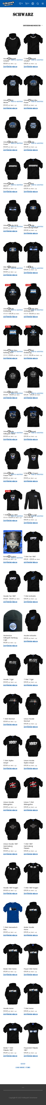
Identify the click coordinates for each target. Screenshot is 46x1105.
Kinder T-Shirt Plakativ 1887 (8, 1049)
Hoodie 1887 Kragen (10, 888)
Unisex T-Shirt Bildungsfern (29, 803)
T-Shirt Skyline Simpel (8, 761)
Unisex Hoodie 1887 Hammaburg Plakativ (10, 846)
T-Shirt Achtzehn (30, 596)
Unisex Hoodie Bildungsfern (8, 803)
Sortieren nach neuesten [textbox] (31, 25)
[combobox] (28, 25)
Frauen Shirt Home (30, 969)
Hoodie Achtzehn (30, 635)
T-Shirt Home (28, 1008)
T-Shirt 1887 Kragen (31, 888)
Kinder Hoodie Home (29, 928)
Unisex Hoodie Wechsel (29, 720)
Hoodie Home (8, 1008)
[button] (21, 3)
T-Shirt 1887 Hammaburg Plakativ (28, 846)
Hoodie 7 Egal (8, 679)
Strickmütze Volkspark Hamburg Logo (10, 637)
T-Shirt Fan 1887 (30, 556)
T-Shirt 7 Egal (28, 679)
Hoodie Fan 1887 (9, 596)
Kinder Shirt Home (10, 969)
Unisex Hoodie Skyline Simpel (29, 761)
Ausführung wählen (10, 67)
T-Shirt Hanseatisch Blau (10, 928)
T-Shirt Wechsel (9, 719)
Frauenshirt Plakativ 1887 (31, 1049)
